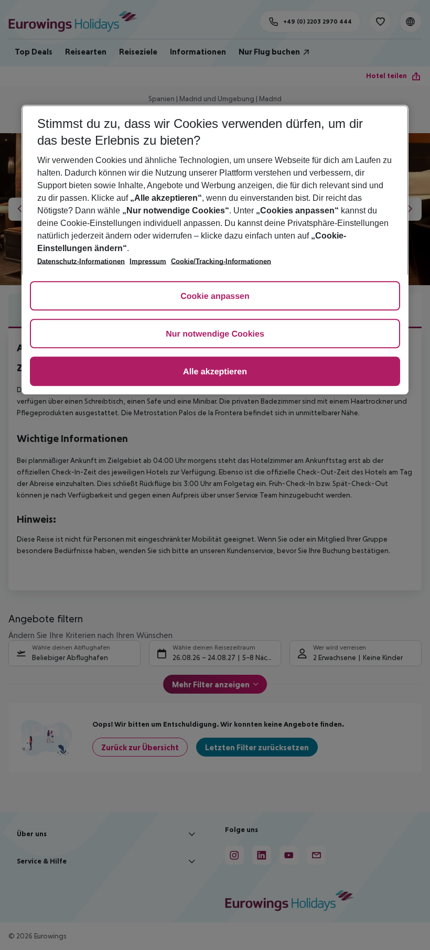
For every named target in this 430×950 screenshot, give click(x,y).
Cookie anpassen (215, 296)
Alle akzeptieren (215, 372)
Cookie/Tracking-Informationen (221, 261)
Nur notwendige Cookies (215, 334)
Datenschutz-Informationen (81, 261)
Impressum (148, 261)
